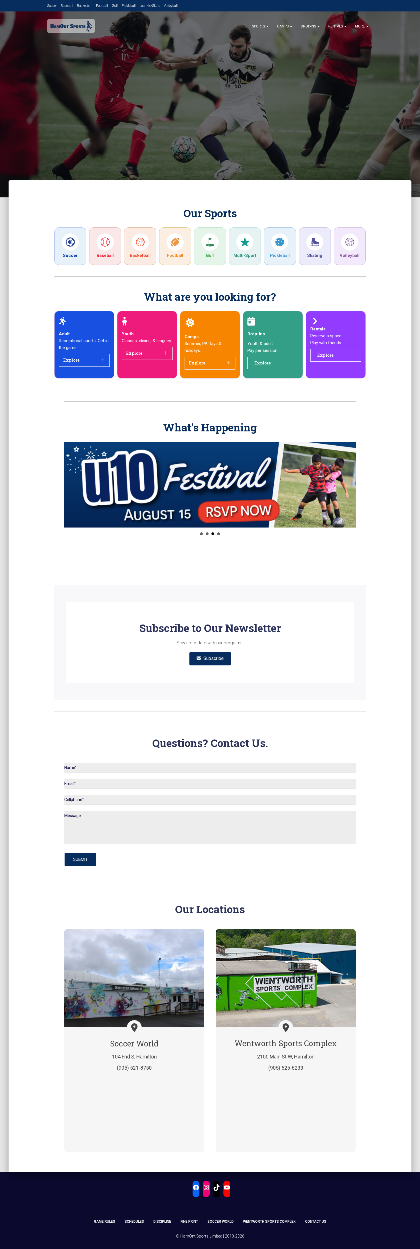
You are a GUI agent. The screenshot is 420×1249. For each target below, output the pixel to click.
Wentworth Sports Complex (269, 1222)
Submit (80, 859)
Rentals (336, 26)
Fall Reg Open (201, 533)
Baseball (67, 6)
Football (102, 6)
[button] (267, 26)
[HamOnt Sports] (71, 26)
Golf (115, 6)
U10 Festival (212, 533)
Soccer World (220, 1222)
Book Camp (207, 533)
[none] (102, 360)
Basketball (84, 6)
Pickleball (129, 6)
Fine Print (189, 1222)
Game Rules (104, 1222)
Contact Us (315, 1222)
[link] (70, 246)
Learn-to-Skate (149, 6)
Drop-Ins (309, 26)
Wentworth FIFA (218, 533)
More (360, 26)
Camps (283, 26)
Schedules (134, 1222)
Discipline (162, 1222)
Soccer (52, 6)
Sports (259, 26)
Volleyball (171, 6)
